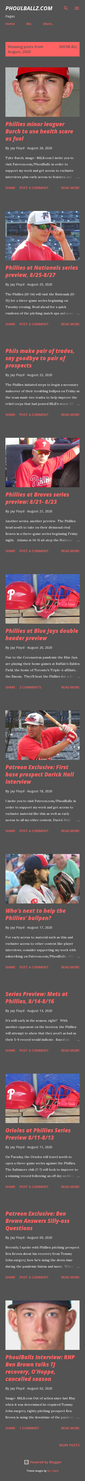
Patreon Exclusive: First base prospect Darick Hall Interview (39, 774)
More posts (69, 1445)
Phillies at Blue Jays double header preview (41, 634)
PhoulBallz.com (28, 8)
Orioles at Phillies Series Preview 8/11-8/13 (38, 1133)
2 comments (30, 687)
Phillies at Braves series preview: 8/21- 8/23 (37, 498)
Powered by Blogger (45, 1462)
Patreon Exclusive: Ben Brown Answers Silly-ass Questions (37, 1221)
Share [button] (10, 188)
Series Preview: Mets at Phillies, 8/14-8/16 (36, 997)
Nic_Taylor (53, 1470)
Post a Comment (34, 188)
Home (10, 24)
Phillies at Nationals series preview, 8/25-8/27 (41, 271)
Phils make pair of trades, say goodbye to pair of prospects (40, 358)
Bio (29, 24)
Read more (70, 188)
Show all (68, 46)
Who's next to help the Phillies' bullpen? (35, 914)
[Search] (66, 8)
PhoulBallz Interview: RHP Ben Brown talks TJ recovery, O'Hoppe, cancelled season (40, 1368)
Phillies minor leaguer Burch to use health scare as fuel (39, 131)
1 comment (29, 1428)
